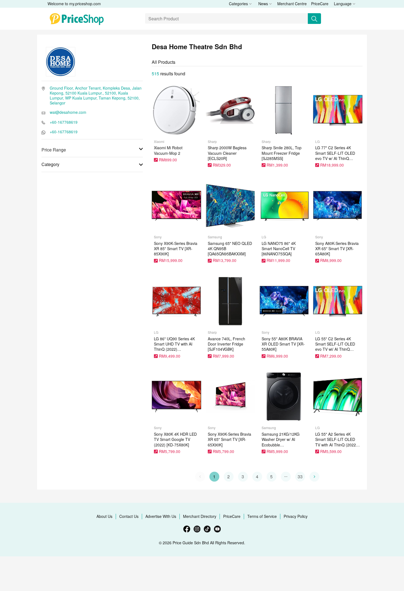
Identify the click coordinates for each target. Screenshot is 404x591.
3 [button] (243, 476)
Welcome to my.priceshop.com (74, 3)
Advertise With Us (160, 516)
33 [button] (300, 476)
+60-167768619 (64, 122)
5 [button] (271, 476)
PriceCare (319, 3)
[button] (286, 477)
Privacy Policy (296, 516)
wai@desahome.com (68, 112)
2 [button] (228, 476)
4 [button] (257, 476)
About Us (104, 516)
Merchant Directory (199, 516)
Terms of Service (262, 516)
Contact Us (129, 516)
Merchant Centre (292, 3)
